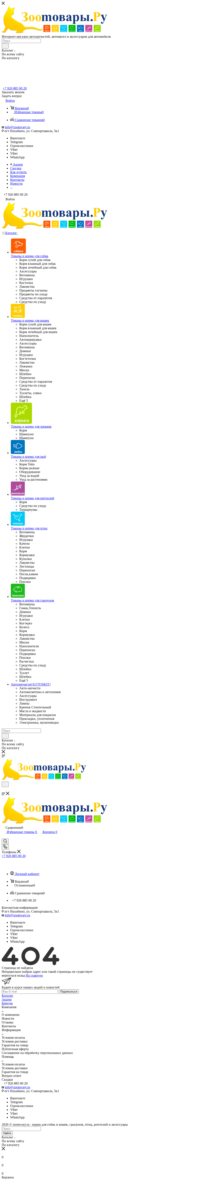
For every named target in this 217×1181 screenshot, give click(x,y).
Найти (7, 1133)
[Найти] (5, 46)
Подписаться (68, 991)
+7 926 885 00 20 (15, 88)
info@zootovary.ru (17, 127)
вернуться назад (13, 975)
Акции (7, 999)
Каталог (7, 995)
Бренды (7, 1003)
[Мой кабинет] (4, 836)
